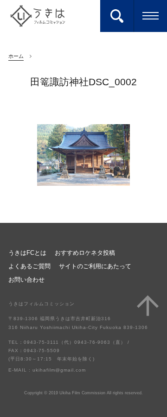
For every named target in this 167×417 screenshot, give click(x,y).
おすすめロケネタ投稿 (85, 253)
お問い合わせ (26, 280)
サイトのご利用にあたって (95, 267)
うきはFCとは (27, 253)
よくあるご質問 (29, 267)
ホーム (16, 56)
